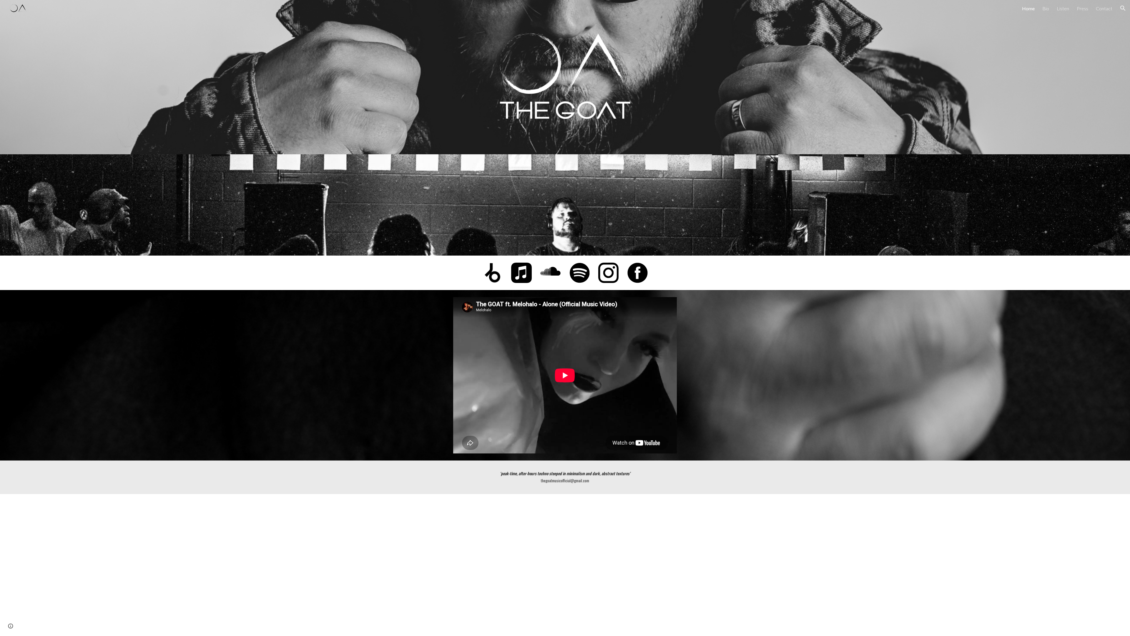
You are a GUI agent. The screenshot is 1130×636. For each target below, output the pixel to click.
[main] (565, 477)
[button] (1123, 8)
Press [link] (1082, 8)
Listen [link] (1063, 8)
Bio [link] (1045, 8)
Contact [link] (1104, 8)
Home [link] (1028, 8)
